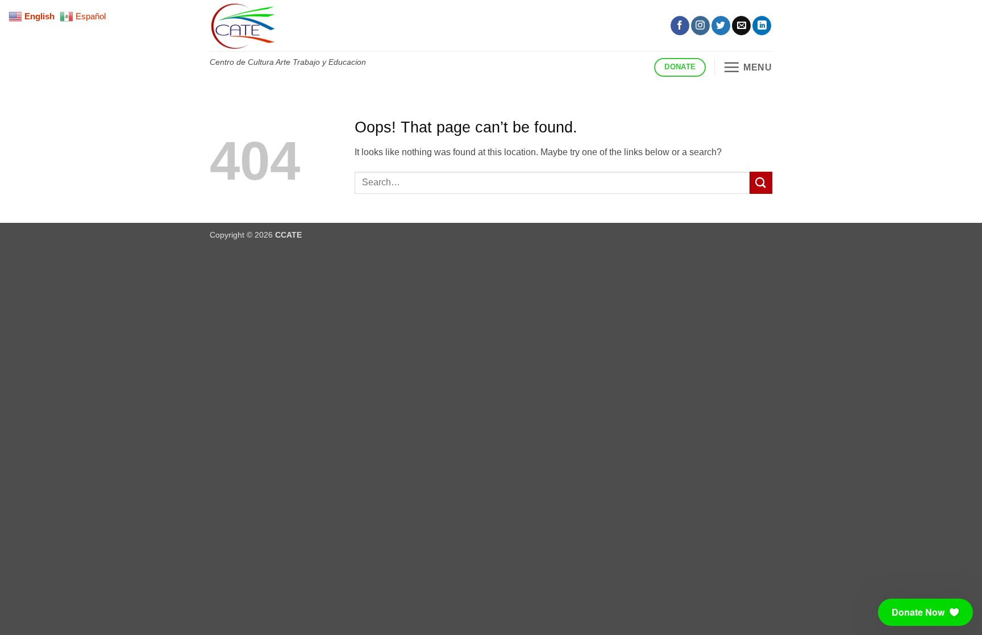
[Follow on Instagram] (700, 25)
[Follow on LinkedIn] (761, 25)
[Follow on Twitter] (720, 25)
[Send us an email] (741, 25)
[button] (747, 67)
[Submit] (761, 183)
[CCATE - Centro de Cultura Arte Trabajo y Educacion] (408, 25)
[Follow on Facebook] (680, 25)
